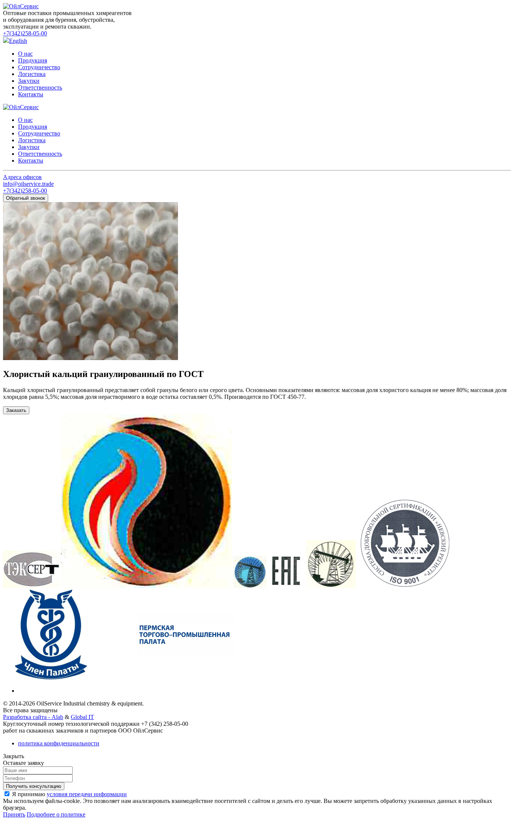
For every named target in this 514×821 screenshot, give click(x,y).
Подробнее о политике (56, 814)
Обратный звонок (25, 198)
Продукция (32, 60)
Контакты (30, 94)
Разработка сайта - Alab (33, 717)
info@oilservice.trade (28, 184)
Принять (14, 814)
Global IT (82, 717)
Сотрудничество (39, 67)
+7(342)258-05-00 (25, 33)
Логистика (32, 74)
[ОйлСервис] (21, 6)
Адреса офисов (22, 177)
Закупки (29, 81)
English (18, 41)
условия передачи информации (87, 794)
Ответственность (40, 87)
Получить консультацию (33, 786)
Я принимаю (69, 794)
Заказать (16, 410)
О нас (25, 53)
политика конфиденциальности (58, 743)
